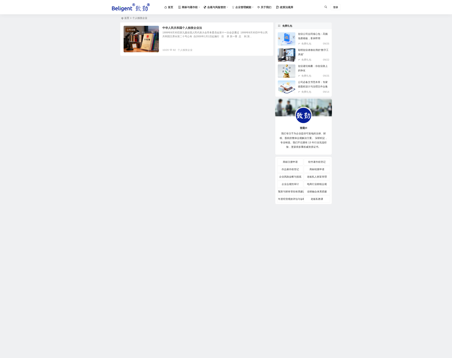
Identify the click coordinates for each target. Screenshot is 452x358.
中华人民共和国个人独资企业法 (182, 27)
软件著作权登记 (317, 161)
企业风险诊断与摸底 (290, 176)
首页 (126, 18)
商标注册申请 (290, 161)
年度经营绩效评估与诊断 (290, 199)
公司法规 (131, 30)
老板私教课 (317, 199)
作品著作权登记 (290, 169)
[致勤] (130, 7)
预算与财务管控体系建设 (290, 191)
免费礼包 (306, 43)
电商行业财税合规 (317, 184)
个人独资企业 (185, 50)
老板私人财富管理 (317, 176)
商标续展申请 (317, 169)
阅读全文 (267, 49)
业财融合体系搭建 (317, 191)
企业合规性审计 (290, 184)
